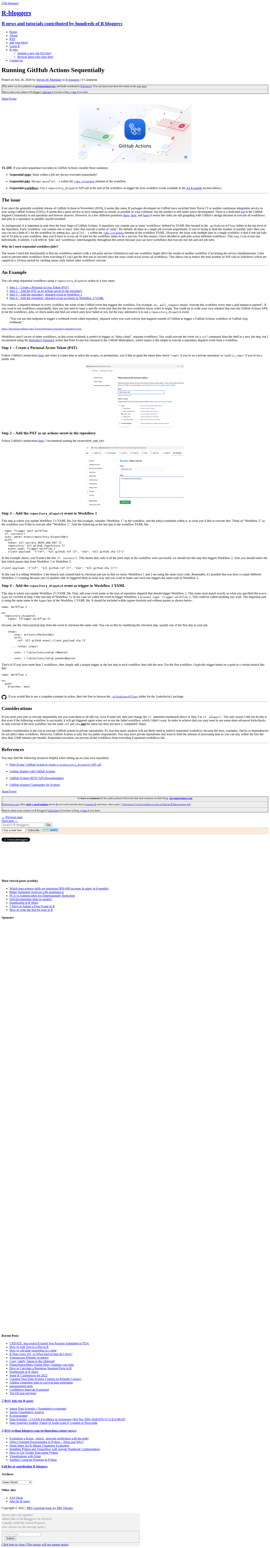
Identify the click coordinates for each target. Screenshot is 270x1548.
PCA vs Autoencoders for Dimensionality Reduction (42, 895)
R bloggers (72, 79)
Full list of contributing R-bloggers (25, 1466)
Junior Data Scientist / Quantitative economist (37, 1408)
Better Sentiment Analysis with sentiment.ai (36, 892)
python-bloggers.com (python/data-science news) (43, 1430)
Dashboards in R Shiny (24, 902)
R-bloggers (85, 86)
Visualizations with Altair (25, 1456)
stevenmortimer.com (45, 86)
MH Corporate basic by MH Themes (50, 1508)
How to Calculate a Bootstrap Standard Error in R (40, 1368)
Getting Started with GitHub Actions (32, 771)
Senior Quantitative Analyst (26, 1412)
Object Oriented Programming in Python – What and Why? (46, 1442)
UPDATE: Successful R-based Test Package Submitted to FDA (49, 1343)
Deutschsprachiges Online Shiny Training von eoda (41, 1364)
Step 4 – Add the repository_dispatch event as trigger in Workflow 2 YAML (56, 298)
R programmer (18, 1415)
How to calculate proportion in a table (33, 1350)
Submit (10, 1538)
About (13, 35)
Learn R (14, 46)
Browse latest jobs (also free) (35, 56)
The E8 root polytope (22, 1393)
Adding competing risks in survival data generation (41, 1382)
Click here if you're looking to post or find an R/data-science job (156, 804)
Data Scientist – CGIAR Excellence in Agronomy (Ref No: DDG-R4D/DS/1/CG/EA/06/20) (67, 1419)
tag (243, 211)
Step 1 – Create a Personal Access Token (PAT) (39, 287)
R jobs (13, 49)
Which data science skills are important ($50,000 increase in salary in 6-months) (59, 888)
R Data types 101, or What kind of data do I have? (40, 1354)
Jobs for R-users (22, 1401)
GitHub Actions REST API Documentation (36, 778)
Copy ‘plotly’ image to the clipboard (32, 1361)
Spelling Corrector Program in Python (33, 1459)
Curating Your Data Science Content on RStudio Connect (45, 1379)
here (144, 86)
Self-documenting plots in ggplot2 (30, 899)
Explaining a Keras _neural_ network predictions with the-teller (49, 1438)
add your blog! (18, 42)
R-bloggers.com (10, 804)
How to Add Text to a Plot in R (29, 1347)
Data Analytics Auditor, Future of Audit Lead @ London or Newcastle (53, 1422)
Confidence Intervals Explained (29, 1389)
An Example (194, 188)
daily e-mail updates (37, 804)
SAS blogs (16, 1497)
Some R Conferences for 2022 (28, 1375)
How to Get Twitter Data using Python (33, 1452)
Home (13, 32)
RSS (12, 39)
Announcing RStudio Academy (29, 1357)
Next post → (10, 820)
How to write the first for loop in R (31, 910)
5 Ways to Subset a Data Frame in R (32, 906)
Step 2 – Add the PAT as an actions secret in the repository (45, 291)
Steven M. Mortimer (49, 79)
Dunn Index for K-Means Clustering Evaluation (39, 1445)
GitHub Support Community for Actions (34, 784)
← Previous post (12, 817)
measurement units (21, 1386)
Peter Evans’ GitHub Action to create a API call (55, 764)
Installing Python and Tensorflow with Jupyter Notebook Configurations (54, 1449)
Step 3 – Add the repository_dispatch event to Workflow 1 (45, 294)
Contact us (16, 60)
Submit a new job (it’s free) (34, 53)
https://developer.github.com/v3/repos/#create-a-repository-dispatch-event (41, 328)
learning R (90, 804)
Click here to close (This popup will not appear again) (35, 1544)
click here (46, 92)
